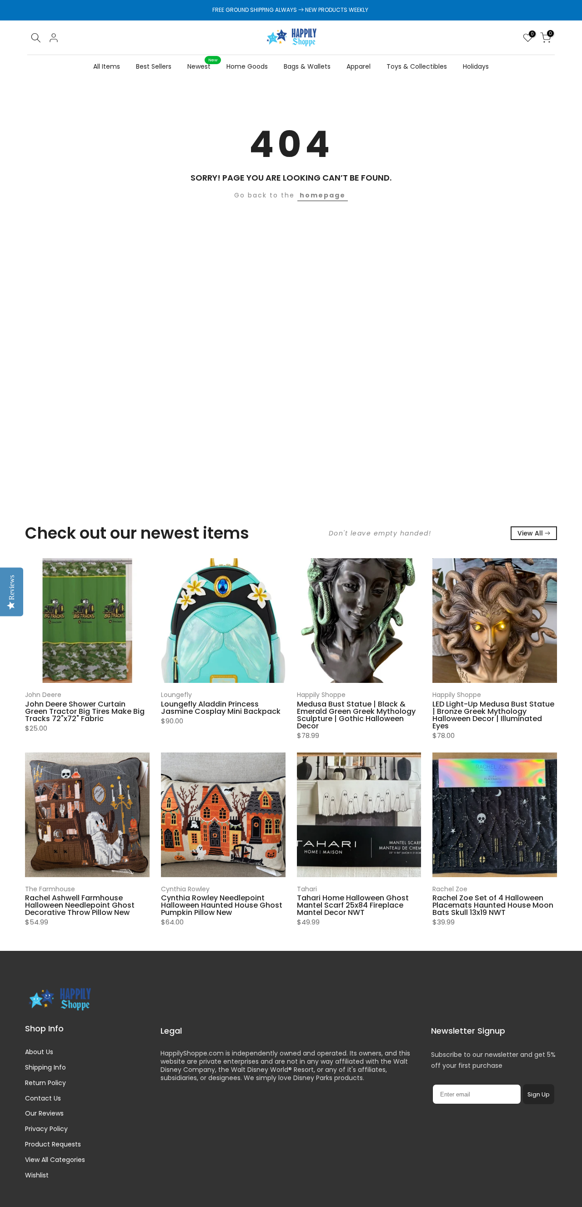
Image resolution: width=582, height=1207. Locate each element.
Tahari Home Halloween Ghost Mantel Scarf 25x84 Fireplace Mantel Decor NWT (353, 905)
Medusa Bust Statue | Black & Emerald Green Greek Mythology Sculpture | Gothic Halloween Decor (356, 714)
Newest (202, 66)
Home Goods (247, 66)
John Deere (43, 694)
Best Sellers (153, 66)
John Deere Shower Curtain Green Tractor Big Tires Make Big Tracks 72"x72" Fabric (85, 710)
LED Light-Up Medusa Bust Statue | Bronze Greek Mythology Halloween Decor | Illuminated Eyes (493, 714)
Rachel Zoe (449, 889)
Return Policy (45, 1082)
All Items (106, 66)
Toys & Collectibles (416, 66)
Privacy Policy (46, 1128)
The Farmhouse (50, 889)
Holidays (476, 66)
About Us (39, 1051)
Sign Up (538, 1094)
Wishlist (37, 1175)
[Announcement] (291, 10)
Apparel (358, 66)
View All (530, 533)
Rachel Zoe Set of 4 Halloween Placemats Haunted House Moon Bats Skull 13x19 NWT (492, 905)
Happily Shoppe (321, 694)
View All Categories (55, 1159)
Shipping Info (45, 1067)
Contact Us (43, 1098)
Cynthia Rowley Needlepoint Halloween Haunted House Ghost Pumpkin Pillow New (221, 905)
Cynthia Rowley (185, 889)
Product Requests (53, 1144)
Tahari (307, 889)
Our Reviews (44, 1113)
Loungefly (176, 694)
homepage (323, 195)
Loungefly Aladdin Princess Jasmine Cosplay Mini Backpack (221, 707)
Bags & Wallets (307, 66)
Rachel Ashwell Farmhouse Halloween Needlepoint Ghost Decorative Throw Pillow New (80, 905)
